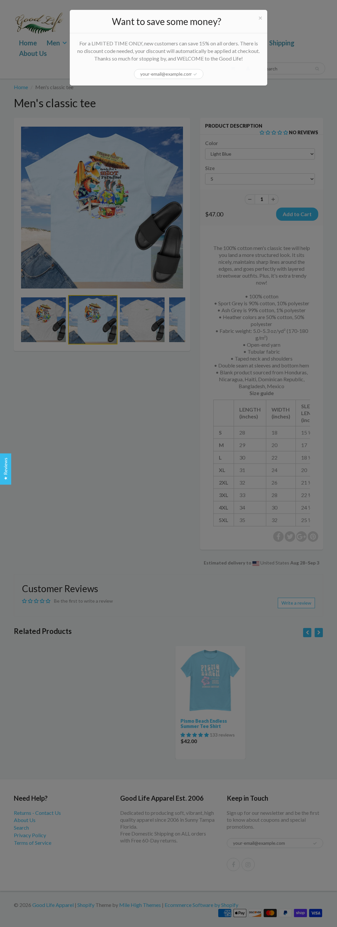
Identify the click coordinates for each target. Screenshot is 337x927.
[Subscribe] (195, 74)
